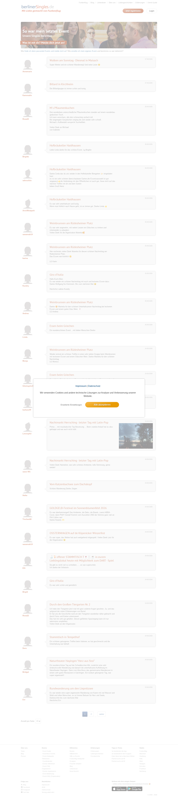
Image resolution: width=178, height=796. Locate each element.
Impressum (81, 386)
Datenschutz (94, 386)
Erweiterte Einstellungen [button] (71, 405)
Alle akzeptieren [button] (102, 405)
